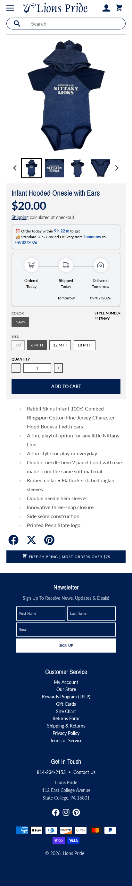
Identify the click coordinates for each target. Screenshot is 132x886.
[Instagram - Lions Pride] (66, 812)
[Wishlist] (96, 8)
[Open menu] (11, 8)
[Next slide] (116, 168)
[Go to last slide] (15, 168)
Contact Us (84, 772)
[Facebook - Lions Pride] (56, 812)
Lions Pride (73, 853)
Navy (20, 322)
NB (18, 345)
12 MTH (60, 345)
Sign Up (66, 645)
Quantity (21, 359)
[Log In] (106, 8)
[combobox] (76, 23)
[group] (31, 168)
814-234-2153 (51, 772)
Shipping (20, 217)
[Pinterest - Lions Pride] (76, 812)
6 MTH (37, 345)
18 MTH (85, 345)
